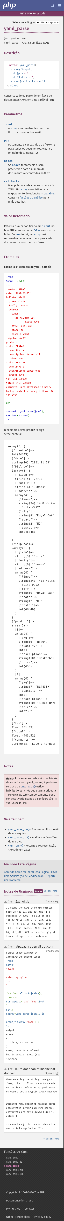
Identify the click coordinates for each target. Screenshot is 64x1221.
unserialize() (28, 786)
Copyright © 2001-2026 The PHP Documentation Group (25, 1196)
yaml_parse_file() (19, 829)
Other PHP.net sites (18, 1216)
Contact (29, 1208)
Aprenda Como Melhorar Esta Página (26, 872)
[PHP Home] (9, 5)
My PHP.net (13, 1208)
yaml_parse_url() (18, 837)
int (13, 73)
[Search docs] (52, 5)
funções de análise (31, 197)
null (42, 81)
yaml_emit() (15, 845)
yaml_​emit (12, 1157)
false (36, 230)
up (6, 902)
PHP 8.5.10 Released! (32, 13)
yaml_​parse (12, 1165)
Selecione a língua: (23, 22)
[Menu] (59, 5)
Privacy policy (42, 1216)
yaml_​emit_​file (14, 1161)
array (15, 81)
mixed (14, 85)
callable (49, 193)
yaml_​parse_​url (14, 1174)
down (11, 902)
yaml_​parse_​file (14, 1170)
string (15, 69)
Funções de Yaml (15, 1152)
